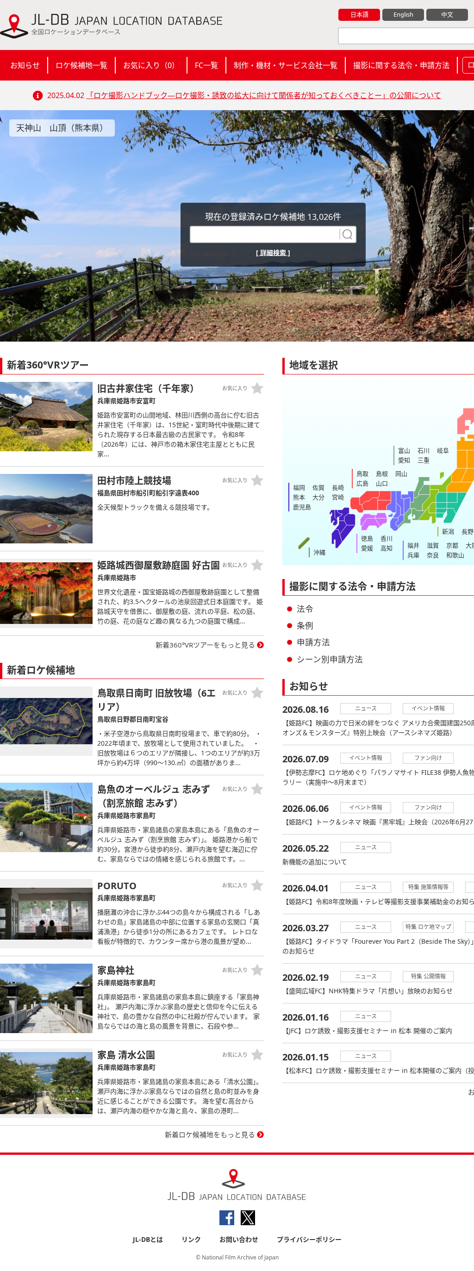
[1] (346, 234)
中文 (447, 14)
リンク (191, 1239)
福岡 (299, 487)
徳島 (367, 538)
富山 (404, 450)
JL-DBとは (148, 1239)
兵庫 (413, 555)
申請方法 (313, 642)
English (403, 14)
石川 (424, 450)
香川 (386, 538)
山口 (382, 483)
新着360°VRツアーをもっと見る (205, 644)
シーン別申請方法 (330, 659)
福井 (413, 545)
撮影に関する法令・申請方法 (401, 65)
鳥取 (362, 473)
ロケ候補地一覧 (81, 65)
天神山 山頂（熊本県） (62, 127)
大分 (318, 497)
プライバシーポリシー (309, 1239)
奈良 (433, 555)
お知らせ (25, 65)
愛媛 (367, 548)
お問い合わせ (238, 1239)
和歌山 (455, 555)
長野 (468, 531)
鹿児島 (302, 507)
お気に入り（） (151, 65)
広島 (362, 483)
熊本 (299, 497)
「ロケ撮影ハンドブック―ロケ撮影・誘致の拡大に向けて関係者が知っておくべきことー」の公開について (263, 95)
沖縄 (319, 552)
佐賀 (318, 487)
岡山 (401, 473)
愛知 (404, 460)
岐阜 (443, 450)
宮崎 (338, 497)
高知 (386, 548)
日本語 (359, 14)
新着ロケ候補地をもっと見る (210, 1134)
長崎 (338, 487)
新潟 (448, 531)
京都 (452, 545)
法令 (305, 608)
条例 (305, 625)
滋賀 (433, 545)
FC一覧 (206, 65)
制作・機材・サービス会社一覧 (285, 65)
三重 (424, 460)
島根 (382, 473)
